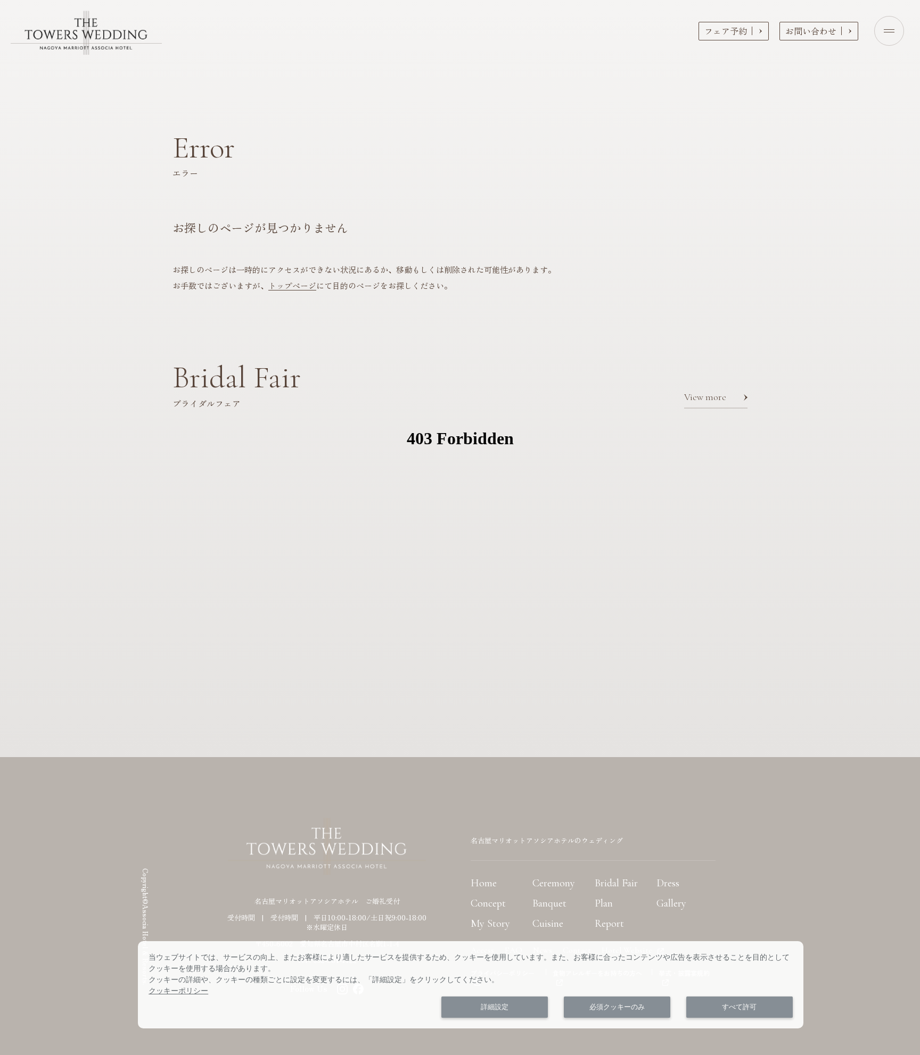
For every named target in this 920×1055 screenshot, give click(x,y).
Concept (488, 903)
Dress (667, 883)
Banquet (549, 903)
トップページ (292, 285)
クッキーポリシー (178, 990)
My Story (490, 923)
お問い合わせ (810, 30)
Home (484, 883)
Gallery (671, 903)
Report (609, 923)
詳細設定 (494, 1007)
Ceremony (553, 883)
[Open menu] (889, 31)
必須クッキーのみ (617, 1007)
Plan (604, 903)
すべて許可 (739, 1007)
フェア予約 (725, 30)
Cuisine (547, 923)
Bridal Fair (616, 883)
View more (705, 397)
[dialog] (470, 984)
